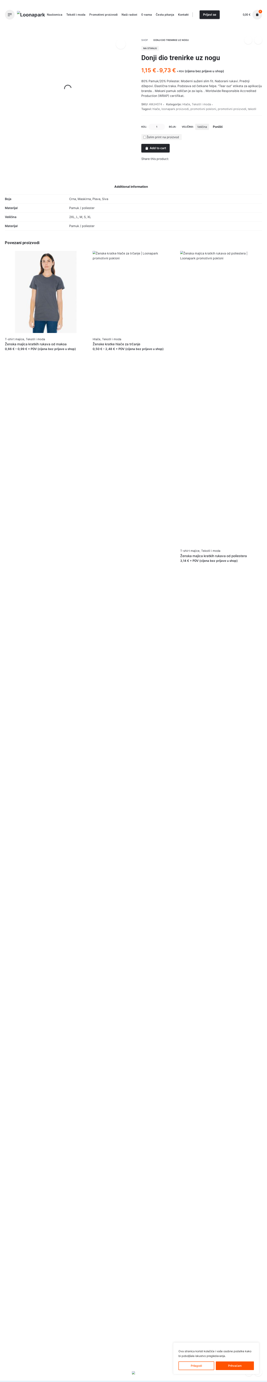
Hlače (184, 28)
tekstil (252, 109)
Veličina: (188, 126)
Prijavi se (209, 14)
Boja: (172, 126)
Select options (15, 353)
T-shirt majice (14, 339)
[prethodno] (248, 40)
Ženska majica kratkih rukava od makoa (36, 344)
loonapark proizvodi (175, 109)
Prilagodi (196, 1365)
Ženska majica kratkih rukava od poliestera (213, 556)
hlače (156, 109)
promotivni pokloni (203, 109)
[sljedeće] (258, 40)
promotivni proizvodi (232, 109)
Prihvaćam (235, 1365)
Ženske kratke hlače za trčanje (116, 344)
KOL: (144, 126)
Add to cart (158, 148)
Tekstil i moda (199, 28)
